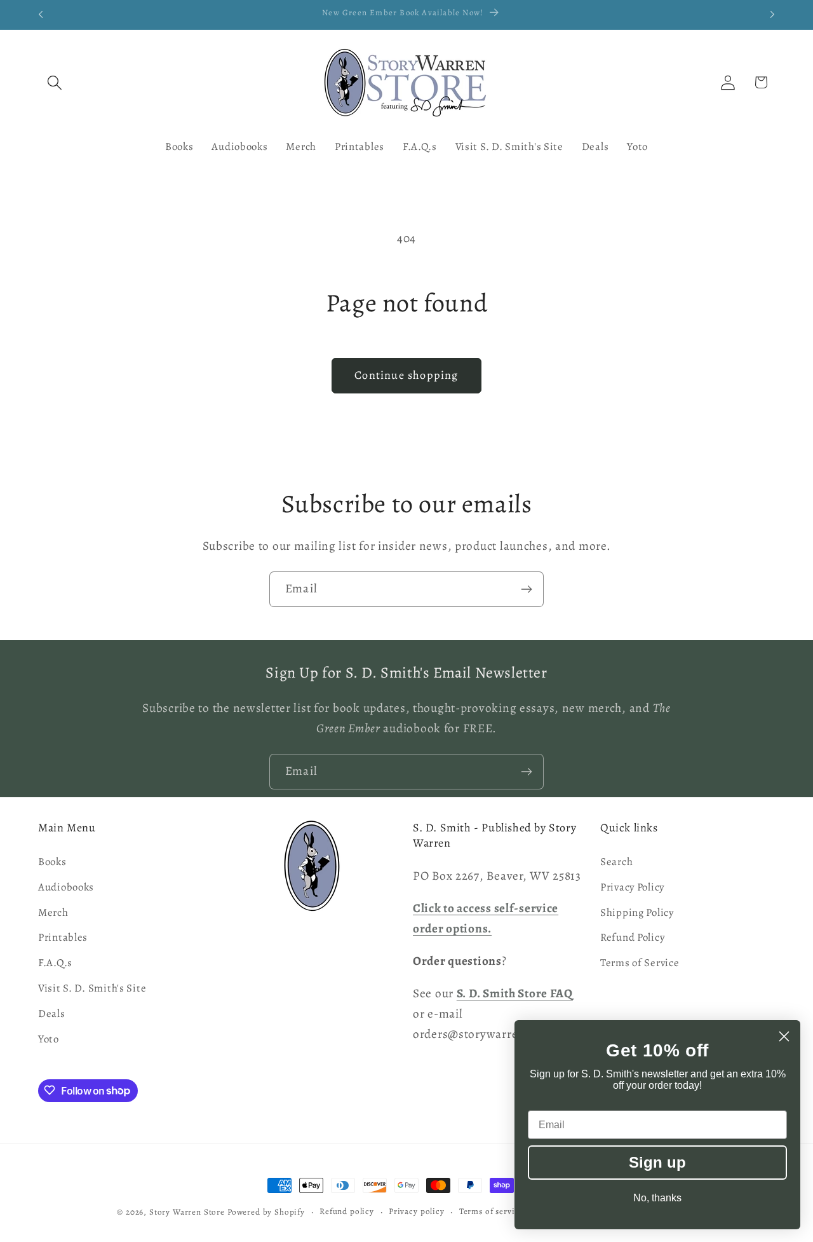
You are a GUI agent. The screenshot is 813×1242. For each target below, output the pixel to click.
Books (52, 861)
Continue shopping (406, 375)
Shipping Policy (637, 912)
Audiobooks (66, 887)
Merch (53, 912)
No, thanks (657, 1197)
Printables (63, 938)
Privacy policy (417, 1211)
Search (616, 861)
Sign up (657, 1162)
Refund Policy (632, 938)
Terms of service (491, 1211)
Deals (51, 1014)
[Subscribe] (526, 589)
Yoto (48, 1039)
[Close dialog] (784, 1036)
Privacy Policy (632, 887)
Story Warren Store (187, 1212)
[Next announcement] (772, 14)
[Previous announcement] (41, 14)
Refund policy (346, 1211)
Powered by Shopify (266, 1212)
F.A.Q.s (55, 963)
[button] (55, 82)
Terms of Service (640, 963)
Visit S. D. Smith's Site (92, 988)
